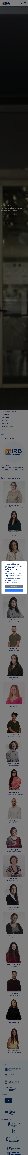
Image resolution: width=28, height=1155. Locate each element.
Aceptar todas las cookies (14, 590)
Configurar (14, 586)
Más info (14, 582)
